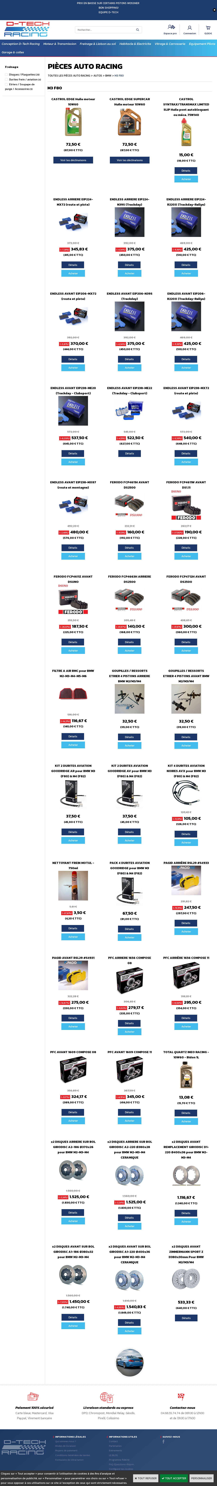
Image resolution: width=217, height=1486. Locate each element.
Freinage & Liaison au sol (98, 43)
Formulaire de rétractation (69, 1460)
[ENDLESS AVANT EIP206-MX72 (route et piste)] (73, 330)
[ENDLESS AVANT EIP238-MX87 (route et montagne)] (73, 519)
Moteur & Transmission (59, 43)
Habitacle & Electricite (135, 43)
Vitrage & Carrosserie (170, 43)
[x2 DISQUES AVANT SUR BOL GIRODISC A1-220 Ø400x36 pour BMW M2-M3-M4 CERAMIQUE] (129, 1294)
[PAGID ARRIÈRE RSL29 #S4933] (186, 894)
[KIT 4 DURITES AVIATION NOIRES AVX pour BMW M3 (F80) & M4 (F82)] (186, 805)
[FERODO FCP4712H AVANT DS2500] (186, 613)
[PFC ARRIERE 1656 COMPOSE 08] (129, 994)
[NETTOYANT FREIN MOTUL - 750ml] (73, 899)
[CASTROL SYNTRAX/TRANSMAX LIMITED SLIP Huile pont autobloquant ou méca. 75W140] (186, 146)
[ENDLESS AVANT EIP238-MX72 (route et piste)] (186, 425)
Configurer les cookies (121, 1469)
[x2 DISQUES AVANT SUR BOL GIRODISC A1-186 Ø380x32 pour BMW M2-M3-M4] (73, 1288)
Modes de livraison (65, 1446)
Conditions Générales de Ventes (72, 1455)
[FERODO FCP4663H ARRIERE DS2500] (129, 613)
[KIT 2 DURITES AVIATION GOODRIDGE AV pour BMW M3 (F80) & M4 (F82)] (129, 808)
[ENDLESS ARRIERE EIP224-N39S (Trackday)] (129, 236)
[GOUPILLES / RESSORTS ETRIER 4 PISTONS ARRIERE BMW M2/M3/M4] (129, 713)
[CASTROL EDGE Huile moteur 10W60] (73, 136)
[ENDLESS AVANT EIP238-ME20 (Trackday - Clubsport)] (73, 425)
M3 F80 (119, 75)
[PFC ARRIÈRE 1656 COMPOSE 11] (186, 989)
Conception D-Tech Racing (21, 43)
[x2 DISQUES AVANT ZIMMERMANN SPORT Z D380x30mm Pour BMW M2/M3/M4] (186, 1294)
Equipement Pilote (202, 43)
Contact (113, 1441)
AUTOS (97, 75)
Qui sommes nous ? (65, 1441)
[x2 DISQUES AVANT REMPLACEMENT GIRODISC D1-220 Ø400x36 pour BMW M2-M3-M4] (186, 1189)
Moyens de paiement (66, 1450)
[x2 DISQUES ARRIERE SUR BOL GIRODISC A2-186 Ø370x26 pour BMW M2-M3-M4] (73, 1184)
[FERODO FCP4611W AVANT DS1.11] (186, 519)
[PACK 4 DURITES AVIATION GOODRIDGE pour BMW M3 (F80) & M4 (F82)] (129, 905)
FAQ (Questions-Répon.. (122, 1464)
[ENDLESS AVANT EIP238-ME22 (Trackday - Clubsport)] (129, 425)
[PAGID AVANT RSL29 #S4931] (73, 989)
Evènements (115, 1450)
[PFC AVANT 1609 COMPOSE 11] (129, 1083)
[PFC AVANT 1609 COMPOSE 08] (73, 1083)
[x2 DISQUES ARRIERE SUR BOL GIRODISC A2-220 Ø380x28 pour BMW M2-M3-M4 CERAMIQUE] (129, 1189)
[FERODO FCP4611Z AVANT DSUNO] (73, 613)
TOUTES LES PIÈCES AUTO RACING (69, 75)
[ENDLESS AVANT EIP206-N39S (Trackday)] (129, 330)
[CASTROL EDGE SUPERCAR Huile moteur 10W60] (129, 136)
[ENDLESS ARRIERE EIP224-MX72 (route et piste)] (73, 236)
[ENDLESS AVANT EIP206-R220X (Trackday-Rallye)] (186, 330)
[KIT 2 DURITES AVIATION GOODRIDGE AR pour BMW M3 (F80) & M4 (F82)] (73, 808)
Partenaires (115, 1446)
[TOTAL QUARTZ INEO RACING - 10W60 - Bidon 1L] (186, 1089)
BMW (108, 75)
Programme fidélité (119, 1460)
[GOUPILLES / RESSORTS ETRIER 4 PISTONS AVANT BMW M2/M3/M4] (186, 713)
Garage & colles (13, 52)
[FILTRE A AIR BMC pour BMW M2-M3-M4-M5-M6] (73, 707)
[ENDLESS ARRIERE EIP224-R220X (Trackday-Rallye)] (186, 236)
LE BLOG (113, 1455)
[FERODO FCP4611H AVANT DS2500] (129, 519)
